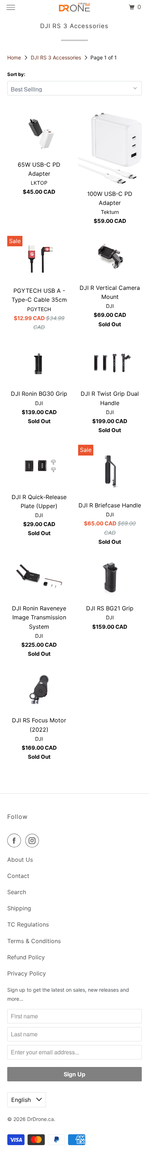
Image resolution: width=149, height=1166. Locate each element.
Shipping (19, 908)
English (22, 1099)
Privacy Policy (26, 973)
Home (14, 57)
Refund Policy (26, 957)
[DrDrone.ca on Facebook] (15, 840)
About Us (20, 859)
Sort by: (16, 74)
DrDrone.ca (40, 1119)
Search (16, 892)
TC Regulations (28, 924)
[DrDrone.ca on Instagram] (33, 840)
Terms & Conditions (34, 941)
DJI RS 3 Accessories (56, 57)
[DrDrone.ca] (74, 7)
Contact (18, 875)
